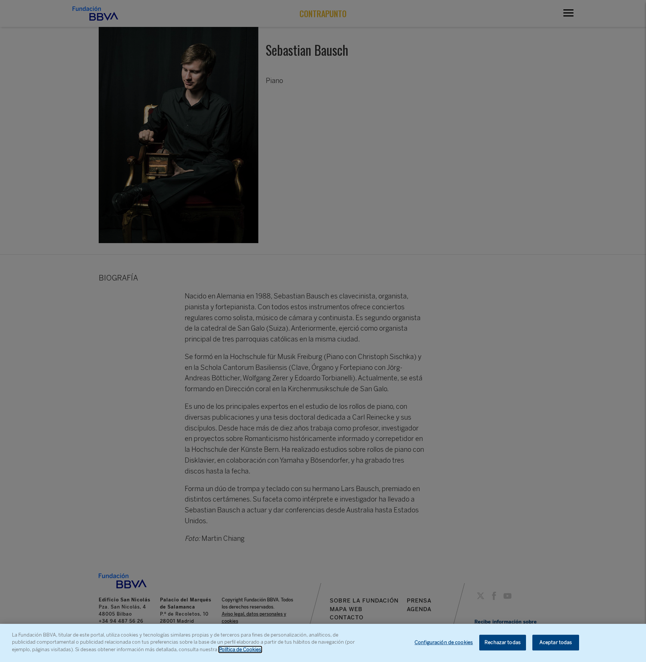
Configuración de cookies (444, 642)
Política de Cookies (240, 649)
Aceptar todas (555, 642)
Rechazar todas (503, 642)
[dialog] (323, 643)
